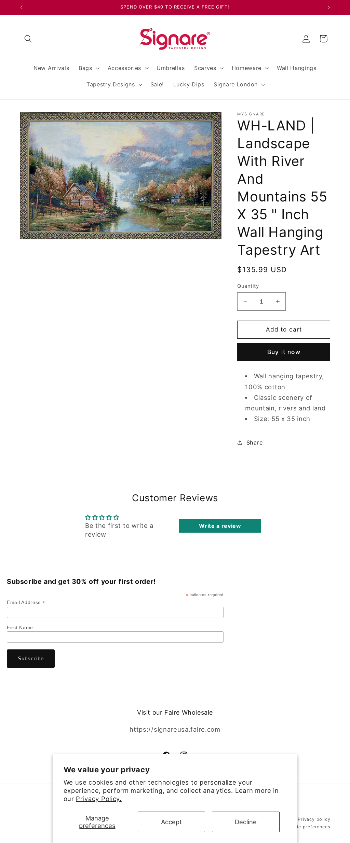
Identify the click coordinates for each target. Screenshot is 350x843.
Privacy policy (314, 819)
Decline (246, 822)
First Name (20, 627)
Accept (171, 822)
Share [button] (254, 442)
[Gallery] (121, 175)
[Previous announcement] (21, 7)
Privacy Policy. (98, 798)
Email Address (26, 602)
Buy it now (283, 351)
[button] (28, 38)
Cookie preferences (308, 826)
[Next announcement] (328, 7)
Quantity (248, 286)
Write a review (220, 525)
